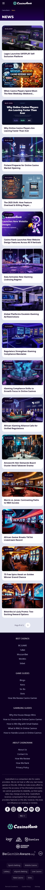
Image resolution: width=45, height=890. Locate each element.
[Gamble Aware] (19, 853)
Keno (22, 684)
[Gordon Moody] (22, 846)
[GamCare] (32, 840)
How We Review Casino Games (22, 698)
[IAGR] (9, 840)
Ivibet (22, 663)
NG (21, 816)
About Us (22, 749)
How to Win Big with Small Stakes (22, 723)
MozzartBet (22, 654)
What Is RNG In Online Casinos (22, 728)
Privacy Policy (22, 767)
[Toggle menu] (3, 3)
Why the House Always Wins (22, 715)
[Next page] (27, 625)
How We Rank (22, 763)
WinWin (22, 659)
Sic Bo (22, 689)
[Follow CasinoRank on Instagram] (13, 809)
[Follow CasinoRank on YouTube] (25, 809)
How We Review (22, 758)
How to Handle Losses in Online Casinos (23, 732)
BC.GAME (22, 645)
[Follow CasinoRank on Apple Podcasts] (37, 809)
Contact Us (22, 754)
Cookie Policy (26, 886)
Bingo (22, 680)
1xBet (22, 650)
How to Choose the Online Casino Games (22, 719)
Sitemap (37, 886)
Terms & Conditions (11, 886)
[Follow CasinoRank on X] (19, 809)
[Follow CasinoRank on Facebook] (7, 809)
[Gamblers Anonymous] (19, 840)
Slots (22, 693)
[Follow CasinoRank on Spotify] (31, 809)
